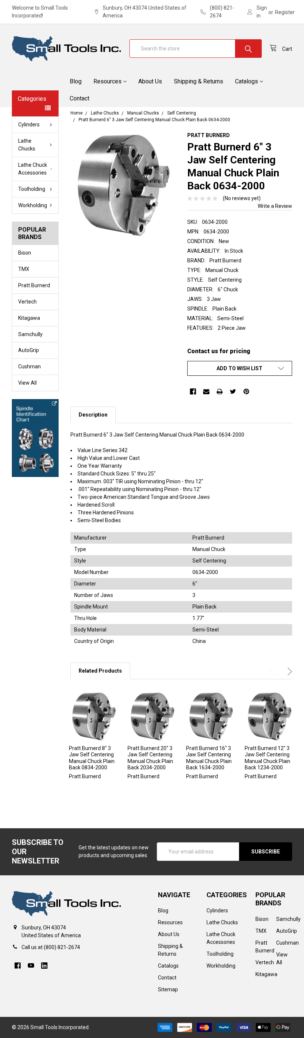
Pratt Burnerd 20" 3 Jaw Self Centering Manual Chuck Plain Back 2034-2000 (150, 758)
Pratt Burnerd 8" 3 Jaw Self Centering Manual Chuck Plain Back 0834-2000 (92, 758)
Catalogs (246, 81)
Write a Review (275, 206)
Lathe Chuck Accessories (32, 169)
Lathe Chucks (26, 145)
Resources (107, 81)
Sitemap (168, 989)
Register (285, 12)
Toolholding (31, 189)
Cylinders (29, 124)
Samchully (30, 334)
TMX (23, 269)
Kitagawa (29, 318)
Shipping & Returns (198, 81)
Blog (76, 81)
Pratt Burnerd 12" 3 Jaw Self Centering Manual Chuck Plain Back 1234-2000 (267, 758)
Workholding (32, 205)
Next (288, 671)
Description (93, 415)
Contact (79, 98)
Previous (273, 671)
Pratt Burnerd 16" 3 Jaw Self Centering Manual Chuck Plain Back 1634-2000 (209, 758)
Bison (24, 253)
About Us (150, 81)
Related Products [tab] (100, 671)
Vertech (27, 302)
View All (27, 383)
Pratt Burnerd (34, 285)
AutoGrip (28, 350)
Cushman (29, 366)
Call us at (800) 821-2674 (51, 947)
